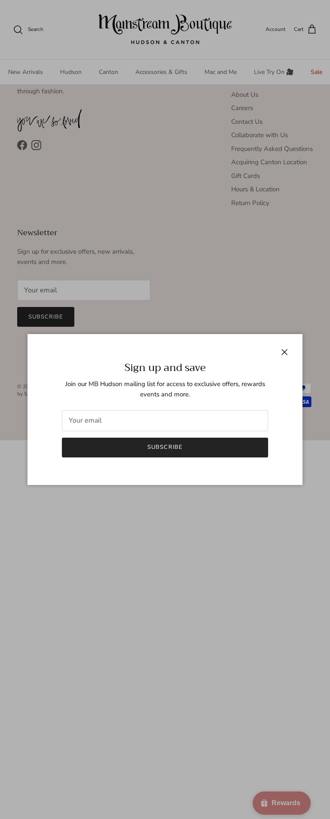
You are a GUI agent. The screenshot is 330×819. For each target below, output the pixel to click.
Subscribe (164, 447)
